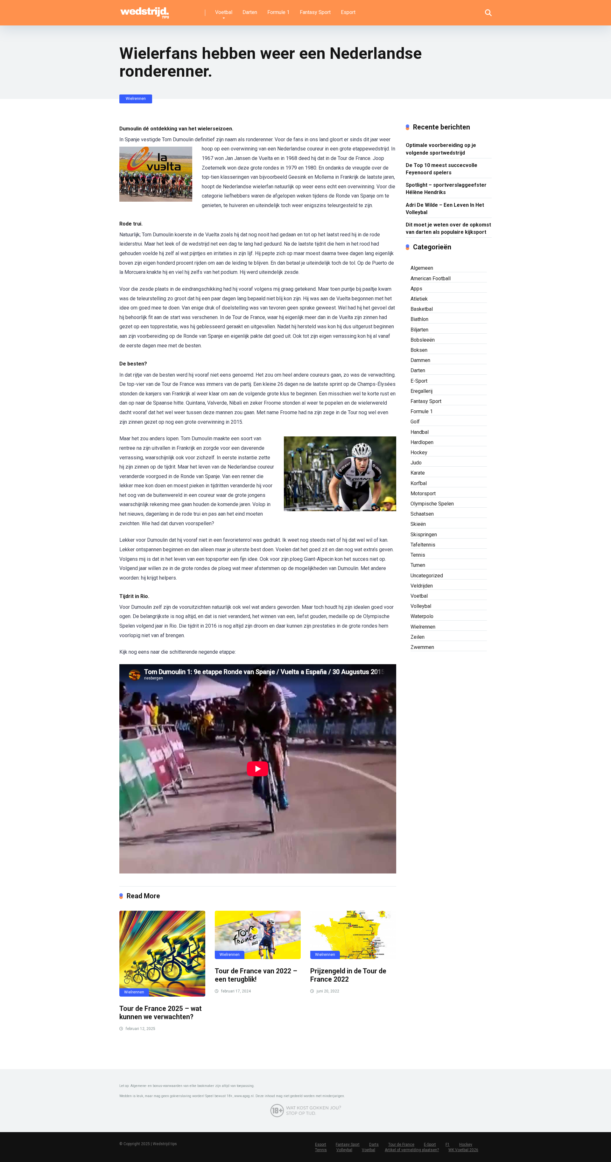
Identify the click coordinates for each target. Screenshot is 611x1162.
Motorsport (423, 494)
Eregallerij (421, 391)
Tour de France (401, 1144)
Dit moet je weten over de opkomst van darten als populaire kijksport (448, 228)
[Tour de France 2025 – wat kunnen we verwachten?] (162, 954)
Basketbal (422, 309)
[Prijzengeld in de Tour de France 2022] (353, 935)
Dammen (420, 360)
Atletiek (419, 299)
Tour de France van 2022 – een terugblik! (256, 975)
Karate (418, 473)
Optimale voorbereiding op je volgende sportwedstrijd (441, 149)
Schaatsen (422, 514)
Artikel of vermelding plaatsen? (412, 1150)
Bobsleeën (423, 340)
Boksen (419, 350)
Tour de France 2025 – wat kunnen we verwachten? (160, 1013)
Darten (249, 12)
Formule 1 (278, 12)
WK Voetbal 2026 (463, 1150)
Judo (416, 463)
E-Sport (419, 381)
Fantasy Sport (315, 12)
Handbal (420, 432)
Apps (416, 289)
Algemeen (422, 268)
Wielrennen (136, 98)
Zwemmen (422, 647)
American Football (431, 278)
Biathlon (419, 319)
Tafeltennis (423, 545)
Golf (415, 422)
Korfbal (419, 483)
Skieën (418, 524)
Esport (348, 12)
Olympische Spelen (432, 504)
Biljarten (419, 330)
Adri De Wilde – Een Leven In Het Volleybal (445, 208)
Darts (374, 1144)
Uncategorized (427, 576)
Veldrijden (422, 586)
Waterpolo (422, 616)
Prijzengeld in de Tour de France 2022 (348, 975)
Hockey (419, 452)
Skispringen (424, 535)
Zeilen (418, 637)
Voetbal (223, 12)
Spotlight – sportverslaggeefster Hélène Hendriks (446, 188)
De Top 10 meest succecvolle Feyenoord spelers (441, 169)
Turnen (418, 565)
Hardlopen (422, 442)
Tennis (418, 555)
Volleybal (421, 606)
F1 (448, 1144)
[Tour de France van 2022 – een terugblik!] (258, 935)
